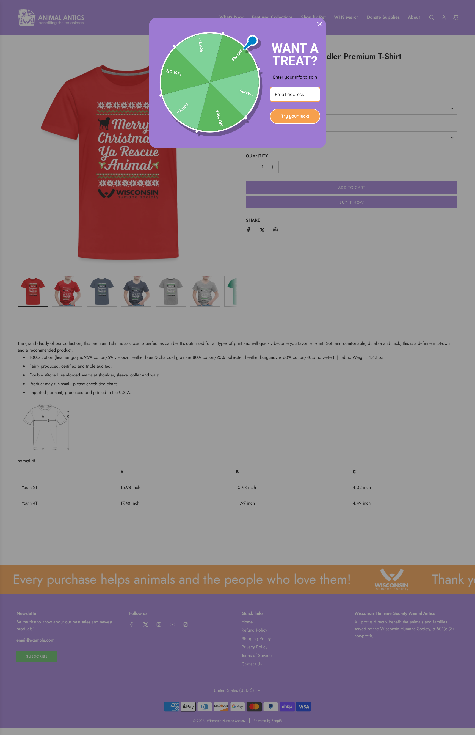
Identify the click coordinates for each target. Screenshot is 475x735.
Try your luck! (295, 116)
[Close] (319, 24)
